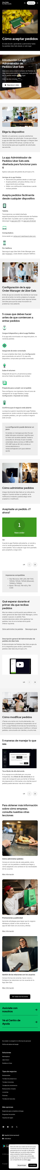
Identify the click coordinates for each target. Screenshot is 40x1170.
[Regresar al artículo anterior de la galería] (29, 682)
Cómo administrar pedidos (12, 859)
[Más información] (20, 838)
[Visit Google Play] (9, 1146)
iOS (3, 254)
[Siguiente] (35, 564)
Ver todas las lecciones (20, 996)
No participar (22, 1165)
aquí (29, 1160)
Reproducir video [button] (13, 85)
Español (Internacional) (11, 1135)
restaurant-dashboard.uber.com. (24, 236)
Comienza (31, 3)
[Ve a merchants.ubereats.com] (6, 3)
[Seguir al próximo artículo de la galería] (35, 682)
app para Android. (29, 221)
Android (9, 254)
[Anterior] (29, 564)
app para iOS (15, 221)
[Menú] (37, 3)
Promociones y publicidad (12, 918)
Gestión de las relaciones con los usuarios (18, 975)
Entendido (32, 1165)
